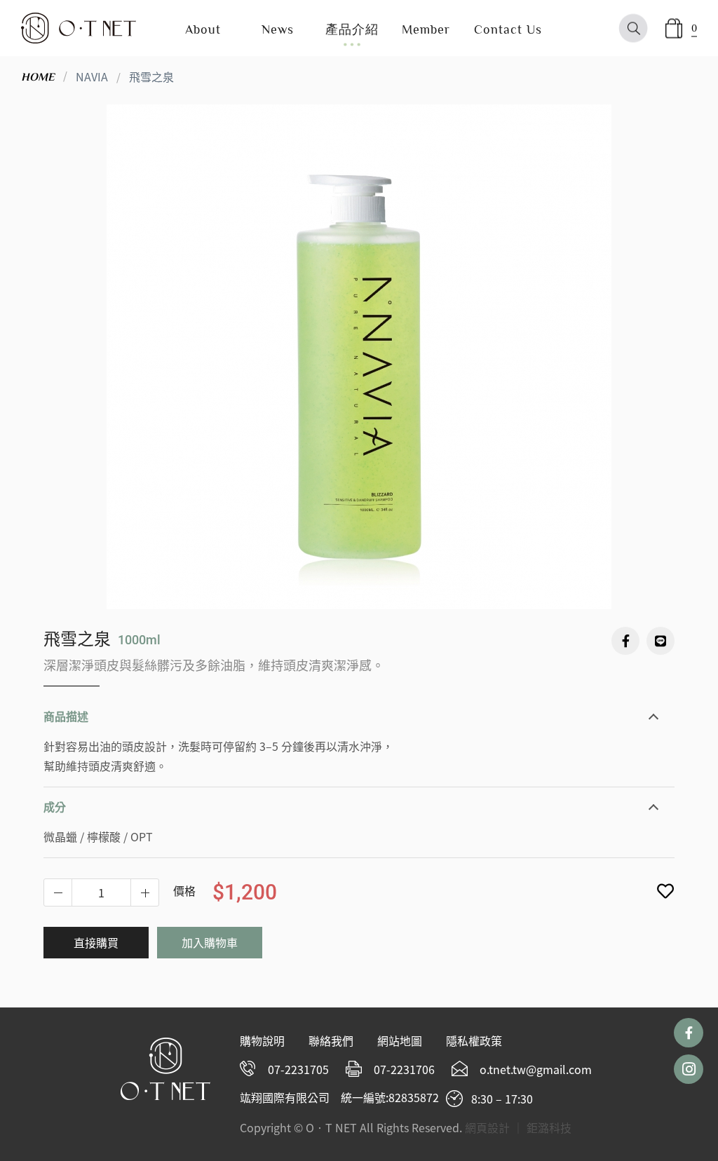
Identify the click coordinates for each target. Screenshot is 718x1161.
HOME (38, 77)
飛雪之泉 (151, 76)
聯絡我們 (331, 1040)
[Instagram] (688, 1069)
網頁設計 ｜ (494, 1127)
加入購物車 (210, 942)
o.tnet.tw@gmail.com (536, 1069)
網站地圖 (399, 1040)
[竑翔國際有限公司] (78, 28)
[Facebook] (625, 641)
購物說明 (262, 1040)
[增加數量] (58, 892)
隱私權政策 (474, 1040)
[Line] (660, 641)
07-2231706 (404, 1069)
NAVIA (92, 76)
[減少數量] (144, 892)
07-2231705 (298, 1069)
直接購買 (96, 942)
